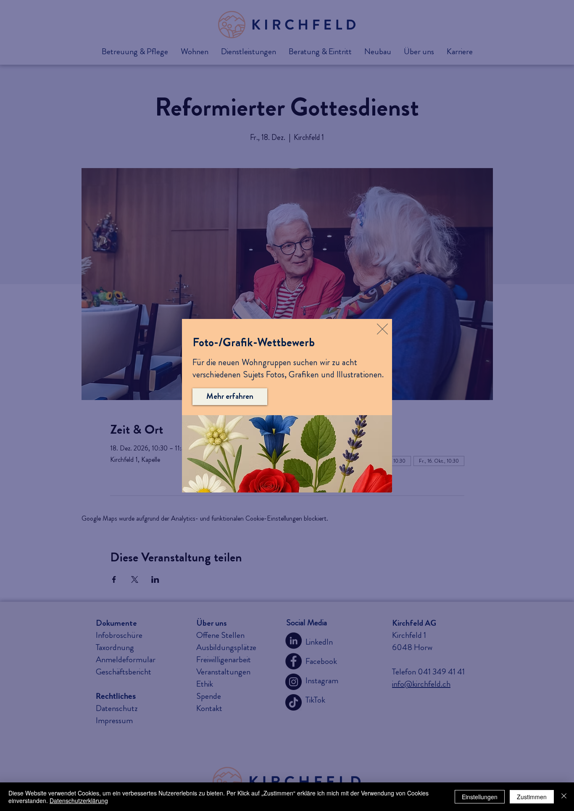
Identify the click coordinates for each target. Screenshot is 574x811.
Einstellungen (480, 797)
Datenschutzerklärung (79, 800)
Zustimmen (532, 797)
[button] (382, 329)
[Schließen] (564, 796)
